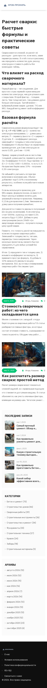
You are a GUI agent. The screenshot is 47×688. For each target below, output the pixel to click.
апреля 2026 (14, 591)
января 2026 (15, 607)
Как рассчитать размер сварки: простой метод (23, 378)
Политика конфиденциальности (20, 665)
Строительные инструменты (23, 517)
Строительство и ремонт (21, 523)
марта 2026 (14, 596)
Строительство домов (20, 507)
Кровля (12, 538)
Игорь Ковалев (32, 301)
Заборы (12, 544)
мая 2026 (13, 586)
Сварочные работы (18, 512)
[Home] (20, 5)
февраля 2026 (15, 602)
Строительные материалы (21, 549)
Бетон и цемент (17, 501)
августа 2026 (15, 570)
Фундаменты (15, 528)
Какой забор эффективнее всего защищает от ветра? (28, 481)
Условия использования (16, 660)
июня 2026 (14, 581)
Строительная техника (20, 533)
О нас (7, 654)
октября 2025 (15, 623)
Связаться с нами (13, 676)
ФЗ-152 (8, 670)
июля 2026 (14, 575)
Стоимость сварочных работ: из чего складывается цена (22, 310)
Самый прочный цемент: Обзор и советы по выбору (27, 428)
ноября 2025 (15, 618)
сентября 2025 (15, 628)
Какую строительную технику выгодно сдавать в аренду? (29, 455)
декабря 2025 (15, 612)
